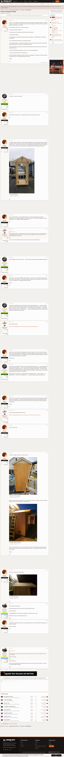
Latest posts (52, 15)
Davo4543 (5, 714)
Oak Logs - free (6, 703)
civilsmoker (44, 720)
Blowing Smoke (11, 3)
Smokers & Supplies (22, 3)
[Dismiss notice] (62, 6)
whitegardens (6, 710)
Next (7, 669)
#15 (47, 425)
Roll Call (12, 700)
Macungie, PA (6, 662)
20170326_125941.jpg (13, 194)
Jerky (33, 3)
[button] (18, 1)
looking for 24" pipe (55, 22)
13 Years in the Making (8, 699)
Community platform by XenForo (31, 752)
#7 (47, 257)
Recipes (36, 3)
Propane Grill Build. (7, 709)
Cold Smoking (29, 3)
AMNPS (28, 50)
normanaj (44, 710)
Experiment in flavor (7, 716)
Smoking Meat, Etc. (42, 3)
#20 (47, 648)
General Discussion (16, 707)
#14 (47, 410)
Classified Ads (16, 704)
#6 (47, 229)
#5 (47, 214)
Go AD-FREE (51, 746)
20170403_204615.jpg (14, 596)
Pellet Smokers (16, 720)
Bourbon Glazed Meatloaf (56, 34)
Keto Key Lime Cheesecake (57, 39)
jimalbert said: (12, 231)
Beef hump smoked (58, 17)
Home (22, 742)
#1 (47, 20)
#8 (47, 275)
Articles (25, 1)
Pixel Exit (44, 752)
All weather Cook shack (8, 713)
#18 (47, 603)
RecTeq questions (7, 719)
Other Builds (54, 25)
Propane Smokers (17, 710)
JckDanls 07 (6, 707)
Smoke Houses (16, 697)
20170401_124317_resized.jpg (15, 495)
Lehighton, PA (6, 124)
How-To (51, 3)
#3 (47, 112)
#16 (47, 452)
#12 (47, 364)
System (51, 752)
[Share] (46, 20)
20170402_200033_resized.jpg (15, 542)
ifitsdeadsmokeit (6, 697)
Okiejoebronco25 (7, 717)
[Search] (62, 1)
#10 (47, 321)
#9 (47, 303)
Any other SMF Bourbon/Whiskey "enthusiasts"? (55, 28)
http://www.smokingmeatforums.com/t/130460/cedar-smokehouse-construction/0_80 (24, 414)
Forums (21, 1)
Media (30, 1)
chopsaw (44, 707)
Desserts (53, 42)
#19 (47, 620)
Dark (58, 752)
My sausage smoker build (8, 696)
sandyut (44, 700)
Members (35, 1)
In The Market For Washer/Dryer (9, 706)
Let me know (52, 6)
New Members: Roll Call (4, 3)
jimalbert (2, 13)
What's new (15, 1)
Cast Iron (47, 3)
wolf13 (5, 700)
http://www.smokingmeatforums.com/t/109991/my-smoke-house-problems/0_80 (23, 326)
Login (50, 742)
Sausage (16, 3)
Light (54, 752)
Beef (52, 20)
